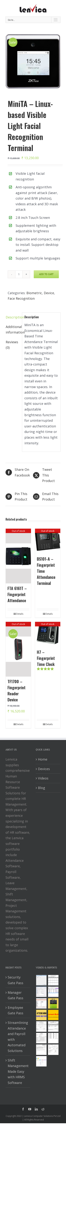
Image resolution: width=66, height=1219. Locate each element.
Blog (41, 788)
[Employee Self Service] (41, 1015)
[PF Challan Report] (53, 1049)
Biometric (34, 293)
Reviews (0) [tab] (12, 345)
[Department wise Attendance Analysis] (53, 980)
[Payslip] (41, 1061)
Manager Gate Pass (15, 995)
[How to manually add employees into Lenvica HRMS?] (41, 992)
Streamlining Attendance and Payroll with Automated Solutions (18, 1036)
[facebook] (23, 1109)
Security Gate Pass (15, 980)
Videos (43, 778)
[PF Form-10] (53, 1026)
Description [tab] (13, 317)
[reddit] (42, 1109)
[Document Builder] (53, 1015)
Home (42, 759)
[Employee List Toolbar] (53, 992)
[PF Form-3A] (41, 1049)
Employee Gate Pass (15, 1010)
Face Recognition (21, 298)
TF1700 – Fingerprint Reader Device (16, 690)
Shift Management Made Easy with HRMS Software (18, 1071)
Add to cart (46, 274)
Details (19, 613)
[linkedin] (36, 1109)
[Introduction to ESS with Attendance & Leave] (53, 1003)
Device (49, 293)
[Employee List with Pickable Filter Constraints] (41, 1003)
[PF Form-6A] (41, 1038)
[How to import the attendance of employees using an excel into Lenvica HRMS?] (41, 980)
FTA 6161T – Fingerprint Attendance (17, 594)
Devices (44, 769)
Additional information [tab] (13, 330)
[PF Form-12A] (41, 1026)
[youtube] (29, 1109)
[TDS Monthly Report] (53, 1038)
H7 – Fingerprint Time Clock (46, 658)
